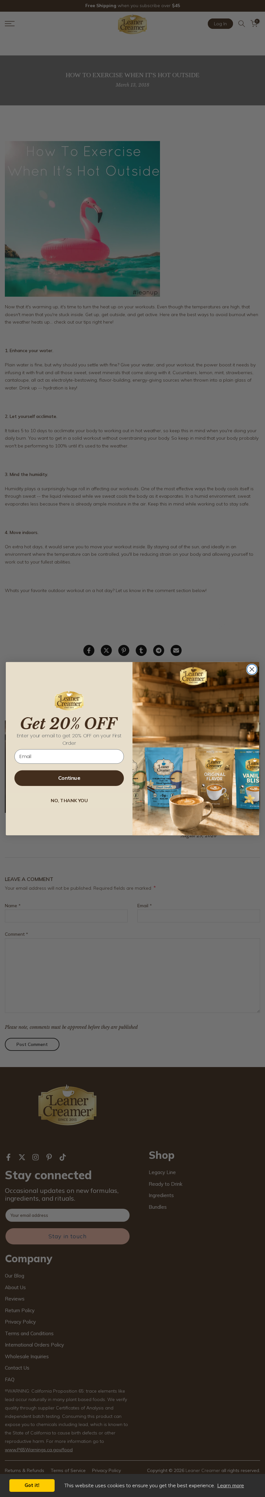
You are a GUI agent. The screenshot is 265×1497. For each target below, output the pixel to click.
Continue (69, 778)
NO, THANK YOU (69, 800)
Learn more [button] (230, 1485)
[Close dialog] (252, 669)
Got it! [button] (32, 1485)
